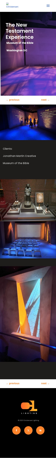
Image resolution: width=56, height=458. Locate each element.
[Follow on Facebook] (16, 430)
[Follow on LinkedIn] (40, 430)
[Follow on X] (28, 430)
